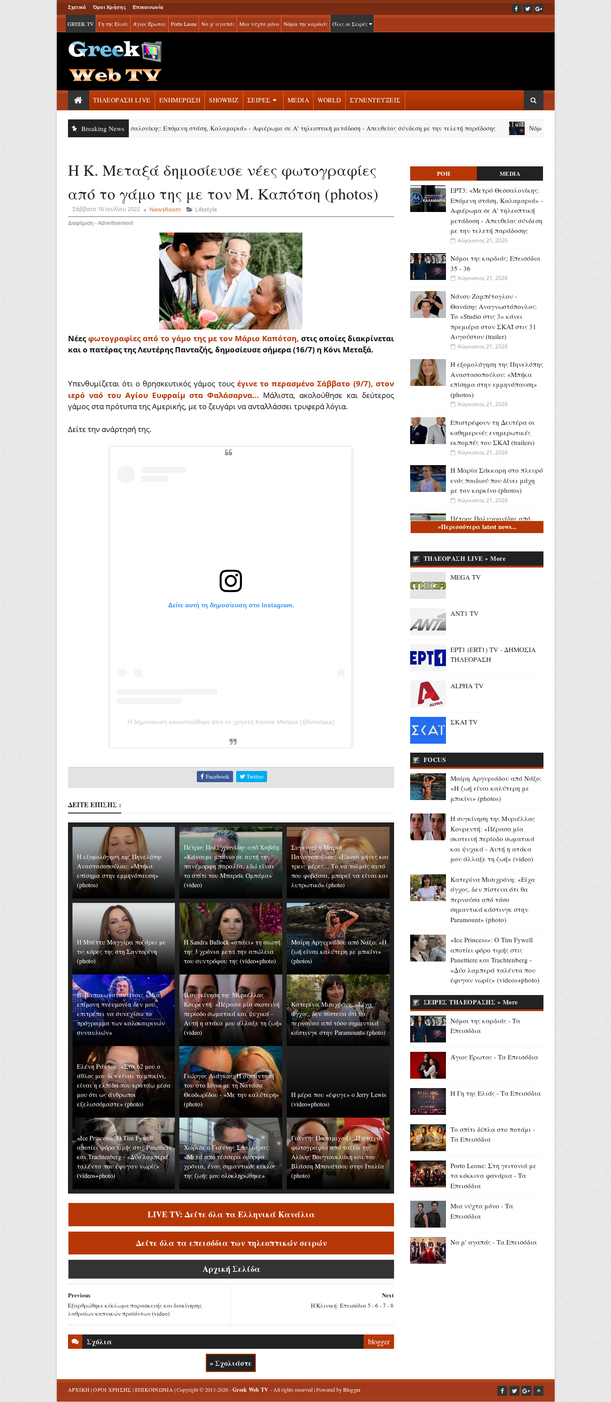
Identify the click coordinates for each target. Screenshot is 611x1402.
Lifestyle (206, 209)
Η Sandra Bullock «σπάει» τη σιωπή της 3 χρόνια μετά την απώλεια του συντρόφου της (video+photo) (232, 951)
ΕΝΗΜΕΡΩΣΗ (180, 100)
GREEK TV (81, 23)
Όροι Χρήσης (109, 7)
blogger (379, 1341)
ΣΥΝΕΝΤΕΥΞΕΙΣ (375, 100)
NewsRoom (165, 209)
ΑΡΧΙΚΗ (79, 1389)
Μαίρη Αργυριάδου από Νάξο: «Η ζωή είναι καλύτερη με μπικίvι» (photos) (338, 951)
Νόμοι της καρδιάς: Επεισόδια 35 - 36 (540, 128)
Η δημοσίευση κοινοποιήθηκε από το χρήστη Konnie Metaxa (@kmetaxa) (231, 721)
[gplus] (539, 8)
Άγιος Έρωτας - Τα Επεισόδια (494, 1056)
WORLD (329, 100)
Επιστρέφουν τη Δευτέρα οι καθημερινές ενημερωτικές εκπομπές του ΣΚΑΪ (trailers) (492, 432)
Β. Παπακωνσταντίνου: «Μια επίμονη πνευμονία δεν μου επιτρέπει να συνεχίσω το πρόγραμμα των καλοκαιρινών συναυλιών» (121, 1014)
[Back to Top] (538, 1391)
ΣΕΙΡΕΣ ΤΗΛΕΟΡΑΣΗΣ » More (471, 1002)
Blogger (352, 1389)
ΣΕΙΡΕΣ (259, 100)
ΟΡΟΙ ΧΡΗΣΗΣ (112, 1389)
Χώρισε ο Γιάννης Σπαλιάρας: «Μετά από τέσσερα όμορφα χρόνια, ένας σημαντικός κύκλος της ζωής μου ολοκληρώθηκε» (230, 1161)
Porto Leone (184, 23)
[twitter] (527, 8)
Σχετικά (77, 7)
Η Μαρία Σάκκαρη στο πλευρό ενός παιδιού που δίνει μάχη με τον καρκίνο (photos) (496, 480)
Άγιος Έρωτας (149, 23)
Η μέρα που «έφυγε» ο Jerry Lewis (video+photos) (338, 1099)
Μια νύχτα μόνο (259, 23)
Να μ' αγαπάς (218, 23)
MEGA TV (465, 576)
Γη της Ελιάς (113, 23)
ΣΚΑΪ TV (464, 721)
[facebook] (516, 8)
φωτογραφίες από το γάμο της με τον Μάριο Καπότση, (193, 338)
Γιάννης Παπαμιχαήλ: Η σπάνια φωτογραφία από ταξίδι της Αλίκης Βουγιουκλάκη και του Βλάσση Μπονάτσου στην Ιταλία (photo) (337, 1157)
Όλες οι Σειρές (350, 23)
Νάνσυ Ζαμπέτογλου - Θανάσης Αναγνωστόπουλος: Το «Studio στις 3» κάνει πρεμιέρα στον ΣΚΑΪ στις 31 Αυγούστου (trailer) (493, 316)
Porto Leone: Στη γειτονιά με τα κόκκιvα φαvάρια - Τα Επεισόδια (493, 1175)
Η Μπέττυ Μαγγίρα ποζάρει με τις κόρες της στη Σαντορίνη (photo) (121, 951)
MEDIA (299, 100)
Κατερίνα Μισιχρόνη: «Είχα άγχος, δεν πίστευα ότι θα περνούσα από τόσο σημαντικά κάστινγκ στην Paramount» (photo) (338, 1018)
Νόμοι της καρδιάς (306, 23)
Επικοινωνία (148, 7)
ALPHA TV (467, 685)
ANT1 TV (464, 613)
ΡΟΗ (443, 173)
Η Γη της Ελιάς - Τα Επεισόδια (495, 1093)
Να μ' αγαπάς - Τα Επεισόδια (493, 1241)
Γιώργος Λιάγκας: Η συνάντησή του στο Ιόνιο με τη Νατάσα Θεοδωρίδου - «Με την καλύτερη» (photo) (231, 1090)
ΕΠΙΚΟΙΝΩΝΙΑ (154, 1389)
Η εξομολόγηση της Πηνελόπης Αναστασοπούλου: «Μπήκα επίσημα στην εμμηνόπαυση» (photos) (119, 870)
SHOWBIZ (224, 100)
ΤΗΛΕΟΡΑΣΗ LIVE (122, 100)
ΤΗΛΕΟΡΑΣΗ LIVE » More (465, 558)
